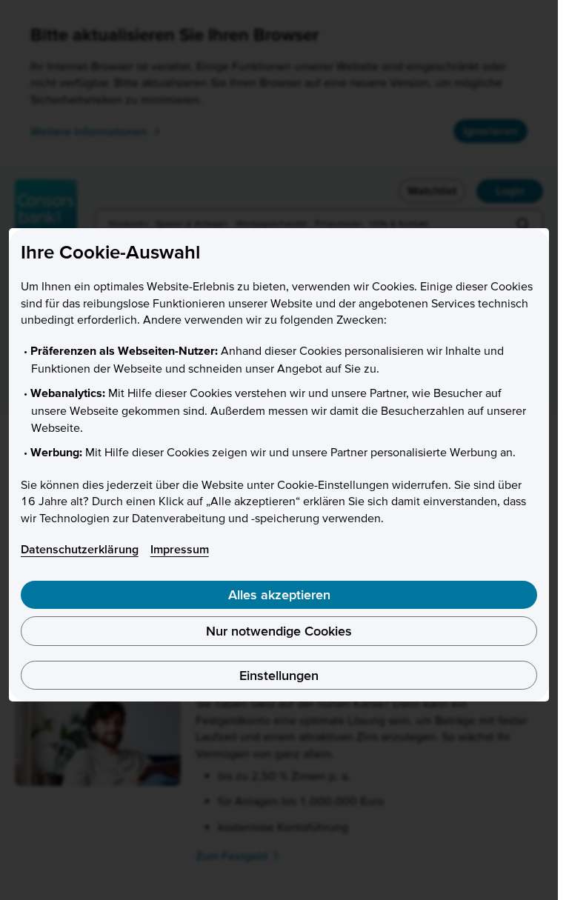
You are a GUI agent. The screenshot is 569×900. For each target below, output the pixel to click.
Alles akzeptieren (279, 594)
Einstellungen (279, 675)
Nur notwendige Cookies (279, 631)
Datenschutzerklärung (80, 549)
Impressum (179, 549)
